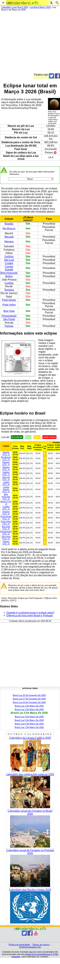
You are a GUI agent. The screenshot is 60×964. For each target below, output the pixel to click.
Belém (9, 276)
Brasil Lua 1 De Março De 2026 (29, 706)
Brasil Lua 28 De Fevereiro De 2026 (29, 702)
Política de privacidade (19, 944)
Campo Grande (9, 268)
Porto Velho (9, 304)
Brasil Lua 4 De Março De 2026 (29, 716)
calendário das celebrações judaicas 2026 (30, 774)
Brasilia (9, 223)
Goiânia (8, 256)
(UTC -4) (6, 468)
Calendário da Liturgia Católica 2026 (30, 738)
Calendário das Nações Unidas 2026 (30, 889)
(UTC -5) (6, 458)
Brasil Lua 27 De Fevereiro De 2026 (29, 699)
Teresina (9, 289)
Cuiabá (9, 263)
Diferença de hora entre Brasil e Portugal (29, 615)
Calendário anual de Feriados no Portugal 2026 (30, 852)
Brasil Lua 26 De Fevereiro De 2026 (29, 695)
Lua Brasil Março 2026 (40, 7)
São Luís (9, 259)
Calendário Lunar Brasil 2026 (14, 7)
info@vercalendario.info (30, 947)
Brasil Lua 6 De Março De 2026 (29, 724)
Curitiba (8, 283)
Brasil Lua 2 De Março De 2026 (29, 709)
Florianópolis (9, 315)
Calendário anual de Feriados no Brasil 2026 (30, 812)
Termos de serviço (40, 944)
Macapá (9, 236)
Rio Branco (9, 228)
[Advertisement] (30, 43)
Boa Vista (9, 311)
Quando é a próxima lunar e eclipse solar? (30, 612)
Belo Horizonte (8, 273)
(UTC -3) (6, 453)
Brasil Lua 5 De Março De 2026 (29, 720)
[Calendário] (22, 2)
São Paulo (9, 319)
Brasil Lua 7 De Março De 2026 (29, 727)
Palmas (9, 326)
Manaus (9, 241)
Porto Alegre (9, 300)
